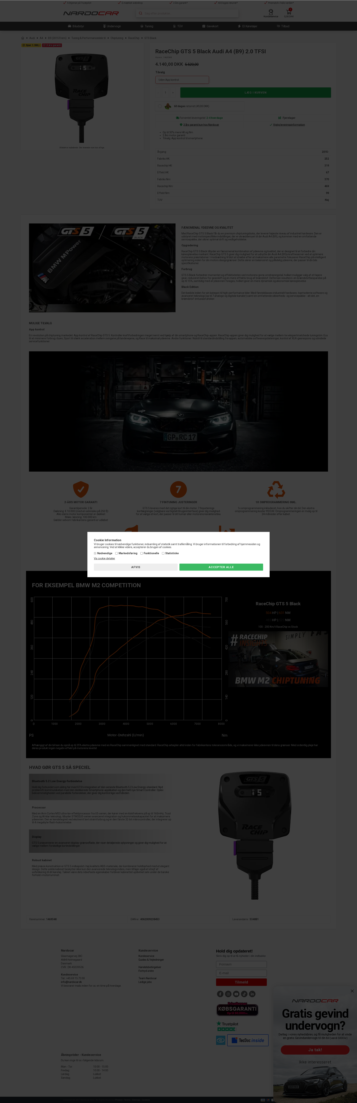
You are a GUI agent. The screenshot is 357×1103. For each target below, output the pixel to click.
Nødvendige (104, 553)
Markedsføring (128, 553)
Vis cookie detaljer (104, 558)
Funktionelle (151, 553)
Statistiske (172, 553)
